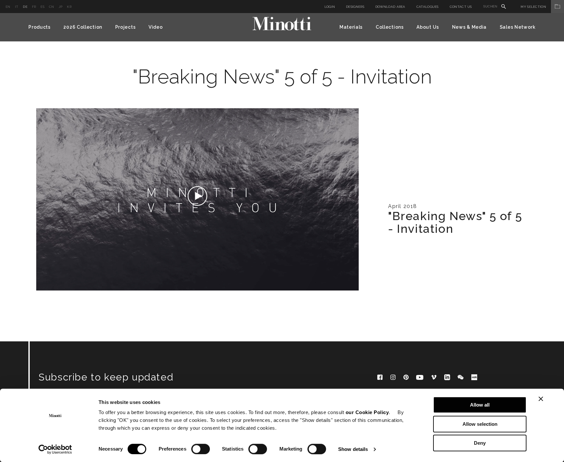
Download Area (390, 6)
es (42, 6)
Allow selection (479, 424)
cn (51, 6)
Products (39, 27)
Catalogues (427, 6)
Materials (351, 27)
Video (156, 27)
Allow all (480, 405)
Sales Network (518, 27)
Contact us (461, 6)
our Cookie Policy (367, 412)
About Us (427, 27)
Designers (355, 6)
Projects (125, 27)
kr (69, 6)
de (25, 6)
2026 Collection (82, 27)
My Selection (533, 6)
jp (61, 6)
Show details (353, 449)
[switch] (200, 449)
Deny (480, 443)
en (8, 6)
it (17, 6)
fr (34, 6)
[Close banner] (541, 398)
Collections (390, 27)
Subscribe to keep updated (106, 377)
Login (329, 6)
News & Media (469, 27)
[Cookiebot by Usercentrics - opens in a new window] (55, 449)
